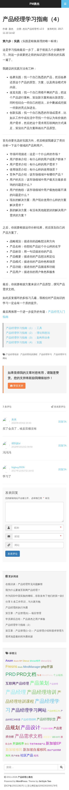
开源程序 (18, 743)
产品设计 (30, 727)
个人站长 (58, 675)
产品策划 (39, 683)
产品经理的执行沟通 (16, 607)
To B (39, 675)
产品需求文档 (28, 736)
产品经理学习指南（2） (18, 624)
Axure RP (18, 661)
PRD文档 (26, 674)
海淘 (7, 755)
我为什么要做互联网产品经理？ (22, 590)
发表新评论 (59, 406)
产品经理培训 (12, 354)
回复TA (62, 421)
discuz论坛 (46, 661)
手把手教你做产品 (37, 744)
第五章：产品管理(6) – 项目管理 (23, 613)
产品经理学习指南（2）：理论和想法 (28, 332)
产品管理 (54, 684)
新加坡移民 (13, 749)
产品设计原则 (47, 728)
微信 (27, 744)
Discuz (26, 661)
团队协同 (56, 737)
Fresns (11, 666)
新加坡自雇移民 (35, 749)
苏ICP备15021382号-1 (15, 786)
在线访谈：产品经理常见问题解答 (24, 584)
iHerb (20, 667)
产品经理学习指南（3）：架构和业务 (28, 337)
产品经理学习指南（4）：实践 (24, 342)
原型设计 (47, 737)
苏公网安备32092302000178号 (42, 786)
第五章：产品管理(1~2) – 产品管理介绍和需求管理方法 (35, 630)
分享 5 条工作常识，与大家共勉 (23, 601)
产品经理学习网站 (29, 710)
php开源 (47, 667)
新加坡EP (53, 743)
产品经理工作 (53, 711)
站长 (36, 755)
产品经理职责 (46, 719)
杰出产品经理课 (54, 750)
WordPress (47, 675)
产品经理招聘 (28, 719)
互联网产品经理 (17, 683)
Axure (9, 660)
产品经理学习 (45, 354)
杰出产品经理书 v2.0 (33, 29)
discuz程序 (35, 661)
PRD (10, 674)
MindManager (32, 666)
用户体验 (15, 755)
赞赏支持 (18, 385)
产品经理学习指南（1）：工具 (24, 327)
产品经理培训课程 (28, 354)
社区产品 (26, 755)
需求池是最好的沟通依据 (19, 636)
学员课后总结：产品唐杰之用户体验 (25, 619)
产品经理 (15, 692)
